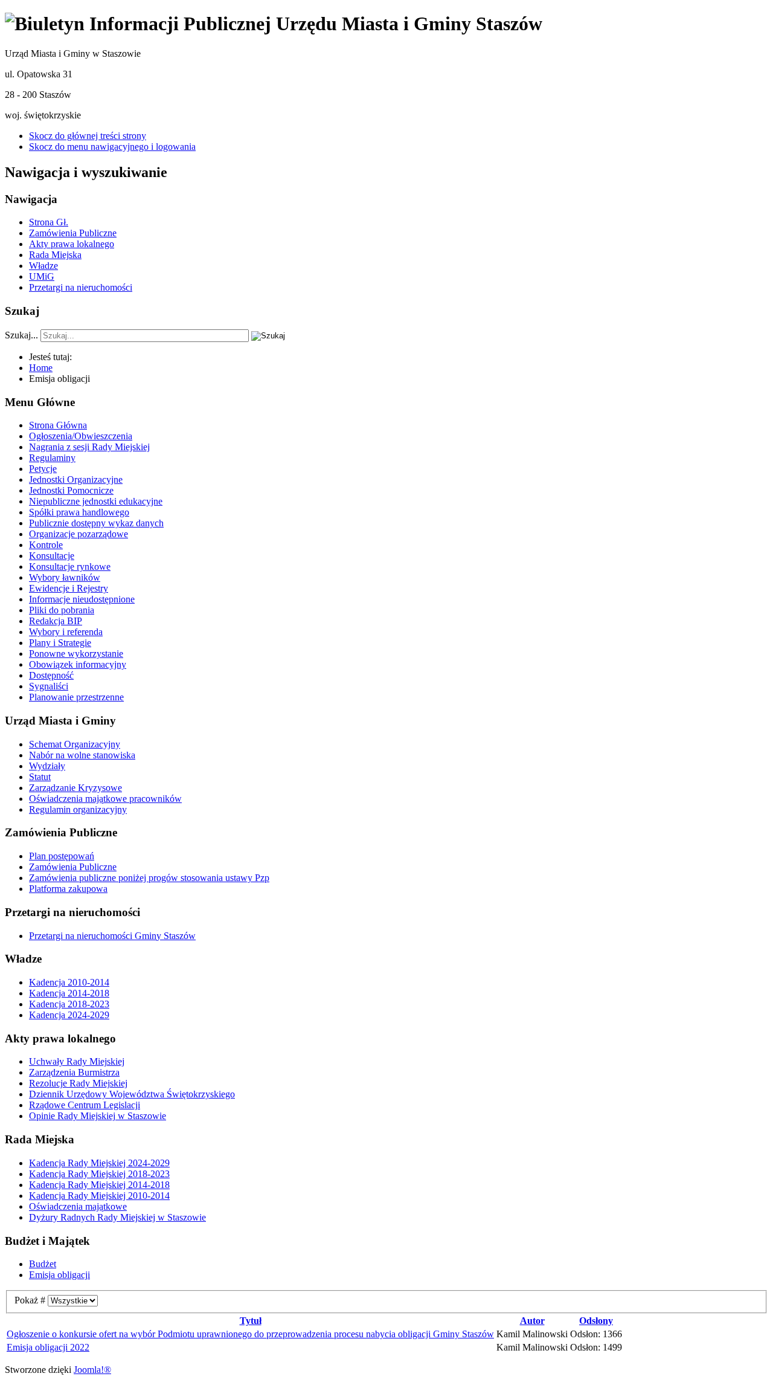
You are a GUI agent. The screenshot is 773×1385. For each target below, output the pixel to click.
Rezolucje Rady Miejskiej (78, 1083)
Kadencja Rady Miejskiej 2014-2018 (99, 1185)
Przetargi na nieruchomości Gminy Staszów (112, 936)
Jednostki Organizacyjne (76, 479)
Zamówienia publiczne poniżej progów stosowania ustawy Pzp (149, 878)
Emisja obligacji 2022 (48, 1347)
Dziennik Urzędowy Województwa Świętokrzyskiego (132, 1094)
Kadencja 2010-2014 (69, 982)
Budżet (42, 1264)
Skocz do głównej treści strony (87, 136)
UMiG (41, 276)
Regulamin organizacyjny (78, 809)
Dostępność (51, 675)
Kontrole (46, 545)
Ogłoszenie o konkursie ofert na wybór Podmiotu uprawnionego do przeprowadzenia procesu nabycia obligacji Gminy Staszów (250, 1334)
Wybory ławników (64, 577)
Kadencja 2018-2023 (69, 1004)
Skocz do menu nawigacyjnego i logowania (112, 146)
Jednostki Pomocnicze (71, 490)
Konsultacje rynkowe (70, 566)
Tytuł (250, 1321)
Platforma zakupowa (68, 888)
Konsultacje (51, 555)
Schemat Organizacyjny (74, 744)
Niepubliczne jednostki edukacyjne (95, 501)
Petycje (43, 468)
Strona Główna (58, 425)
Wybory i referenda (66, 632)
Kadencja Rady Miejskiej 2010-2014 (99, 1195)
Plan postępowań (61, 856)
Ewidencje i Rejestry (68, 588)
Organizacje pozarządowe (78, 534)
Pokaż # (31, 1300)
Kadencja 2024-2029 (69, 1015)
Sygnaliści (48, 686)
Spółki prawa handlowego (79, 512)
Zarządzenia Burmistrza (74, 1072)
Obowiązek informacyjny (77, 664)
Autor (532, 1321)
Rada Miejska (55, 255)
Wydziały (47, 766)
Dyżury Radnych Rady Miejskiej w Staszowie (117, 1217)
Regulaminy (52, 458)
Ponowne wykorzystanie (76, 653)
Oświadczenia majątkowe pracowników (105, 798)
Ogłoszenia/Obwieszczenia (80, 436)
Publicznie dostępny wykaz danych (96, 523)
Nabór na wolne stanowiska (82, 755)
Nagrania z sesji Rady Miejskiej (89, 447)
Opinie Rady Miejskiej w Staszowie (97, 1116)
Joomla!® (92, 1369)
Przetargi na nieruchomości (80, 287)
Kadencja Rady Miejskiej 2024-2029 (99, 1163)
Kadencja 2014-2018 (69, 993)
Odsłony (596, 1321)
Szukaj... (21, 335)
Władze (43, 265)
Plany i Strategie (60, 643)
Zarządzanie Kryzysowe (75, 788)
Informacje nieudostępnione (82, 599)
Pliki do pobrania (61, 610)
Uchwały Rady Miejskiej (76, 1061)
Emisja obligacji (59, 1275)
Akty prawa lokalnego (71, 244)
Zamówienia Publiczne (73, 233)
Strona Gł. (48, 222)
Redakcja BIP (55, 621)
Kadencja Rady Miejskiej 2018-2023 (99, 1174)
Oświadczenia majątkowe (78, 1206)
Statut (40, 777)
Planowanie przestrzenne (76, 697)
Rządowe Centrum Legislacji (84, 1105)
